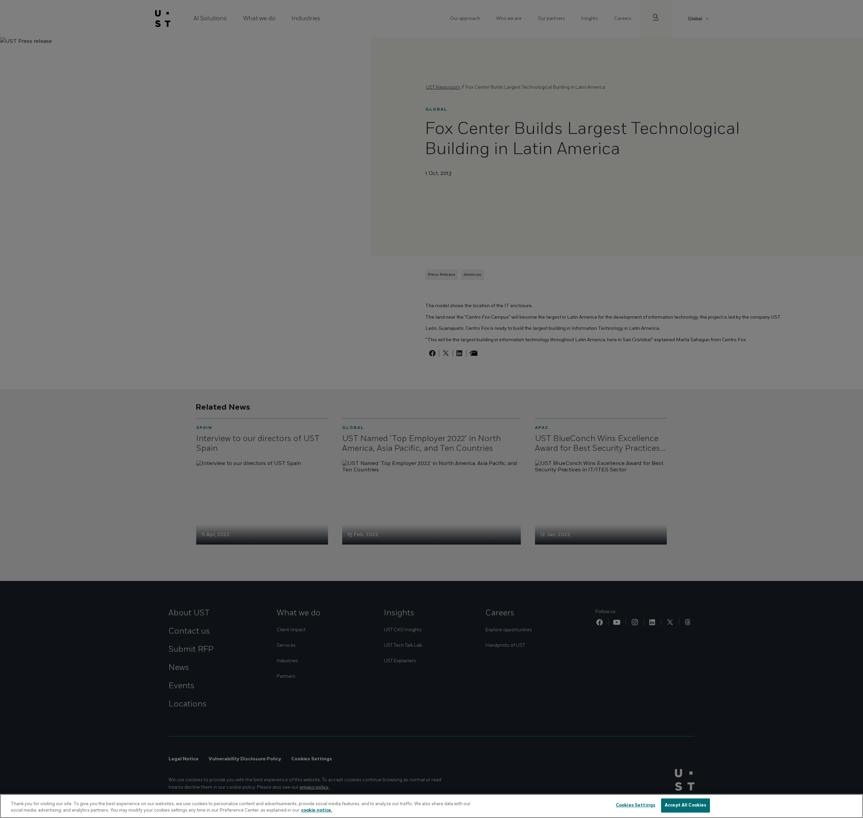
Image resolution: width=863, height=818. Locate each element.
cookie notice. (316, 811)
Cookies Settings (635, 805)
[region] (431, 806)
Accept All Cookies (685, 805)
